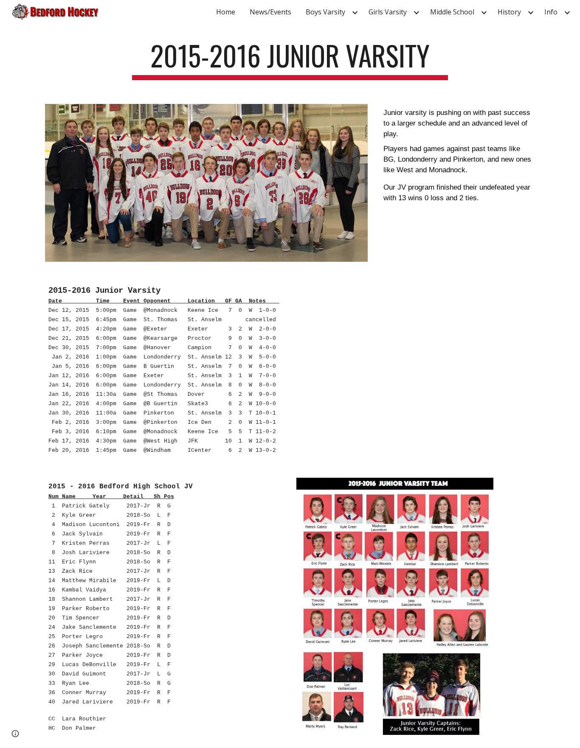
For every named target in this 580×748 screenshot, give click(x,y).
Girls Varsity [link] (388, 12)
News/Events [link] (270, 12)
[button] (15, 734)
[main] (290, 60)
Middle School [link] (452, 12)
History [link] (509, 12)
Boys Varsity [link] (325, 12)
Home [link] (225, 12)
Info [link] (550, 12)
